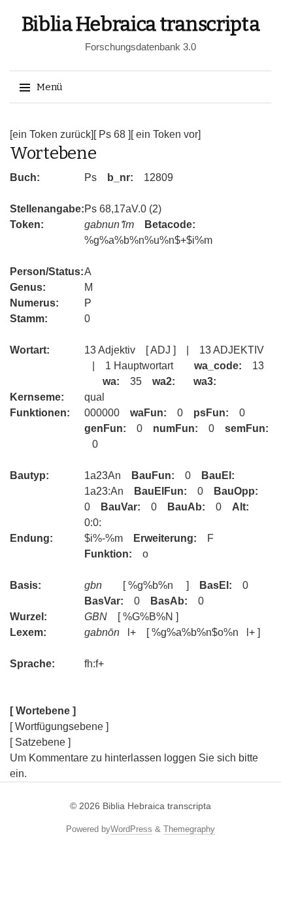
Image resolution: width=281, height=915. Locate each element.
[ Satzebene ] (40, 742)
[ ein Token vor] (166, 134)
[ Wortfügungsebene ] (59, 726)
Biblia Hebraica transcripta (141, 24)
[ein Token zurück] (51, 134)
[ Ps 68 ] (112, 134)
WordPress (131, 829)
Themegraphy (189, 829)
